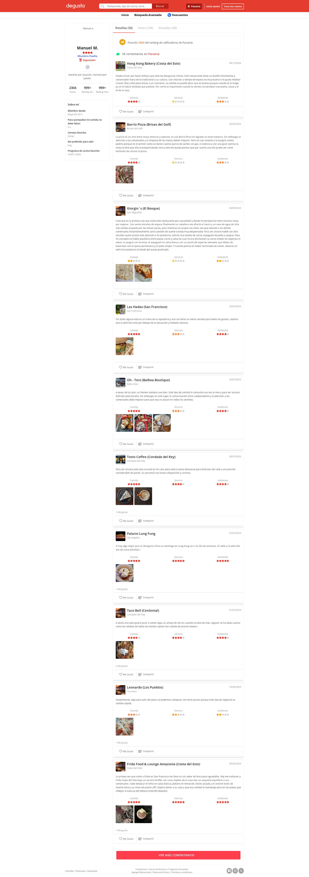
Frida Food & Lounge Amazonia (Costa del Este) (163, 764)
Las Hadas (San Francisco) (147, 307)
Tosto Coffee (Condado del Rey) (151, 457)
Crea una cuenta (233, 6)
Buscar (160, 6)
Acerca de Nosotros (158, 869)
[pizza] (124, 726)
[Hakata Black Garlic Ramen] (162, 422)
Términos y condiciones (181, 872)
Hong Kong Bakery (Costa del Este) (153, 63)
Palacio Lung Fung (141, 533)
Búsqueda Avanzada (148, 15)
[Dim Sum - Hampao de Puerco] (124, 572)
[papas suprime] (124, 649)
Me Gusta (127, 111)
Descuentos (178, 15)
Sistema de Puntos (161, 872)
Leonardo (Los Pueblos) (145, 687)
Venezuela (80, 871)
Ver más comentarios (177, 855)
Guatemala (92, 871)
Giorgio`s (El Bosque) (143, 208)
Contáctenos (141, 869)
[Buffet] (124, 814)
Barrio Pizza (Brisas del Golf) (149, 124)
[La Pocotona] (124, 174)
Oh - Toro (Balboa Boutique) (148, 380)
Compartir (148, 111)
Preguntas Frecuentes (178, 869)
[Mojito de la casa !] (143, 814)
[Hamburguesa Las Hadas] (124, 345)
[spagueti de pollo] (124, 272)
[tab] (124, 28)
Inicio (125, 15)
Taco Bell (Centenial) (143, 610)
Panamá (195, 6)
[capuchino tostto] (143, 495)
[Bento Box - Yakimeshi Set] (143, 422)
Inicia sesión (213, 6)
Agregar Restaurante (141, 872)
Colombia (69, 871)
